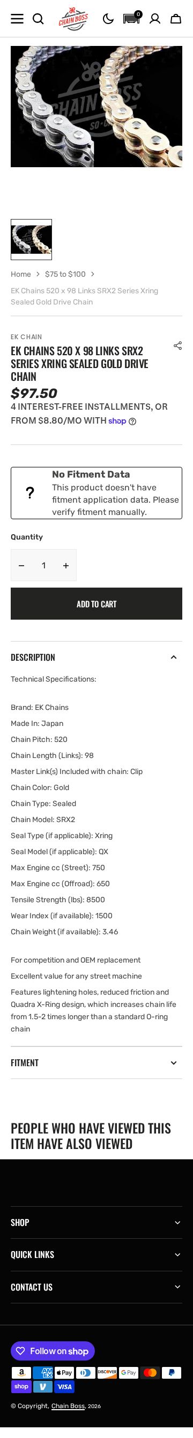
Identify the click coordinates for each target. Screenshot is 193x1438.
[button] (108, 18)
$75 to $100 (65, 274)
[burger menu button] (17, 18)
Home (21, 274)
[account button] (155, 18)
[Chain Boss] (74, 18)
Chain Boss (68, 1406)
